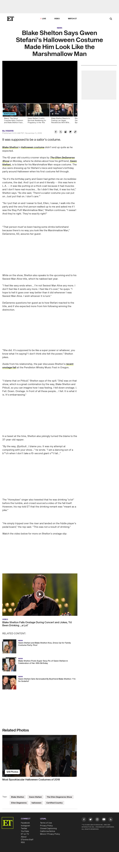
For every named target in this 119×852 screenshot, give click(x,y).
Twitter (24, 809)
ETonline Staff (27, 820)
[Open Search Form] (111, 19)
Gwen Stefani (35, 777)
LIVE (44, 18)
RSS (23, 823)
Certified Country (54, 783)
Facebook (25, 803)
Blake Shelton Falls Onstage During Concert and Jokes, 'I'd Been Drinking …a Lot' (37, 604)
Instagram (25, 806)
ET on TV (25, 814)
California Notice (47, 811)
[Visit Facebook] (84, 800)
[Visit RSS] (110, 800)
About (23, 817)
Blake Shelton (10, 147)
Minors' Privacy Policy (50, 814)
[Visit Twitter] (90, 800)
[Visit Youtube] (104, 800)
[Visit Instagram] (97, 800)
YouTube (25, 811)
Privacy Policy (46, 806)
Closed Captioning (48, 809)
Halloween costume (32, 147)
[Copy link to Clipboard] (75, 132)
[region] (39, 82)
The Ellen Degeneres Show (59, 777)
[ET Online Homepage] (10, 19)
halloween (36, 783)
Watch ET (72, 18)
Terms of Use (46, 803)
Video (57, 18)
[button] (40, 575)
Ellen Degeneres (19, 783)
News (59, 28)
